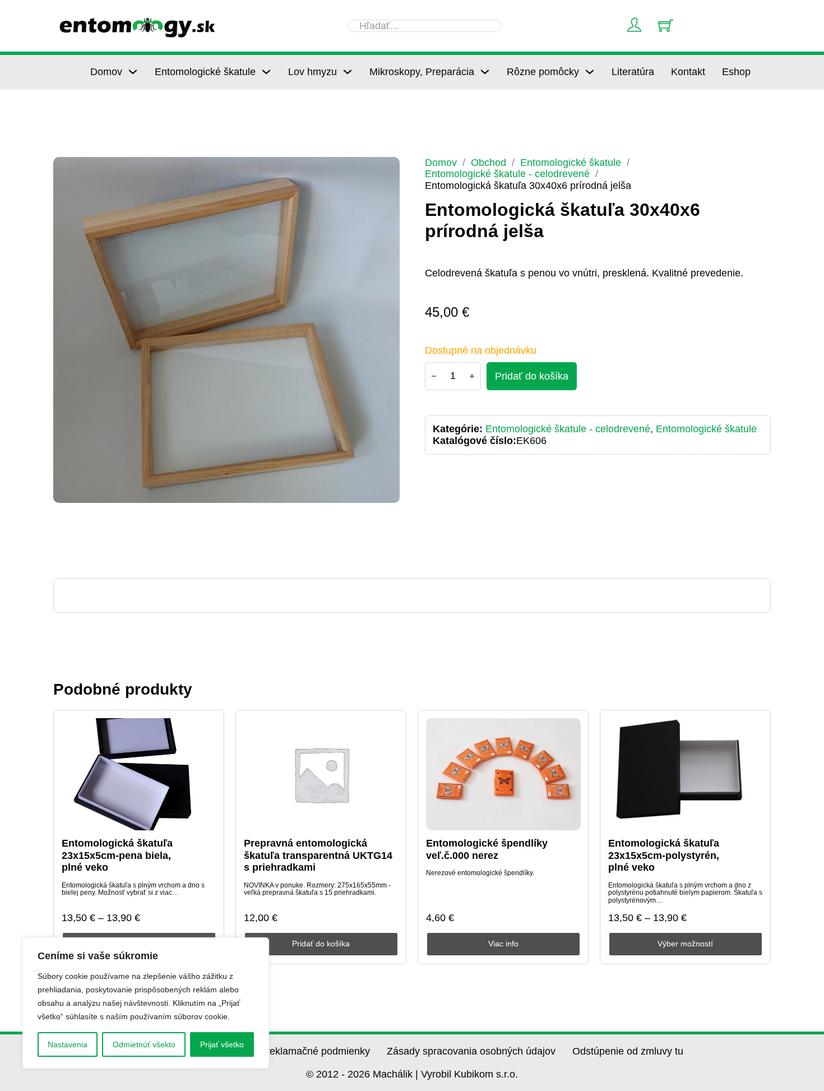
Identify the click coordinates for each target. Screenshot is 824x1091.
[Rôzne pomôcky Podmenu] (590, 72)
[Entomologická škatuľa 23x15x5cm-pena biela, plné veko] (139, 774)
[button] (384, 172)
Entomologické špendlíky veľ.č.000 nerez (487, 849)
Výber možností (685, 943)
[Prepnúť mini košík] (665, 25)
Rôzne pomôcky (543, 71)
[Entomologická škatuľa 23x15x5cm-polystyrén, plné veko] (685, 774)
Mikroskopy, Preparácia (421, 71)
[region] (145, 1003)
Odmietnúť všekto (144, 1044)
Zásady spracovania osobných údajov (471, 1051)
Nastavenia (67, 1044)
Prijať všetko (222, 1044)
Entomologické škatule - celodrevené (507, 173)
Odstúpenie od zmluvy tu (627, 1051)
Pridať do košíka (321, 943)
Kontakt (688, 71)
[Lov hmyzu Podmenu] (347, 72)
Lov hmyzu (312, 71)
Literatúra (633, 71)
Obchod (488, 162)
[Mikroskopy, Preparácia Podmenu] (485, 72)
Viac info (503, 943)
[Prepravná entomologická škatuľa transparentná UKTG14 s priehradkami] (321, 774)
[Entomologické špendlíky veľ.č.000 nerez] (503, 774)
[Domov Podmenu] (133, 72)
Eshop (736, 71)
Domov (106, 71)
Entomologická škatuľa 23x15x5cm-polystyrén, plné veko (663, 855)
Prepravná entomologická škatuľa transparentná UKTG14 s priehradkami (318, 855)
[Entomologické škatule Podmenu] (266, 72)
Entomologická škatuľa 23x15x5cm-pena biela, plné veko (117, 855)
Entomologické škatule (205, 71)
